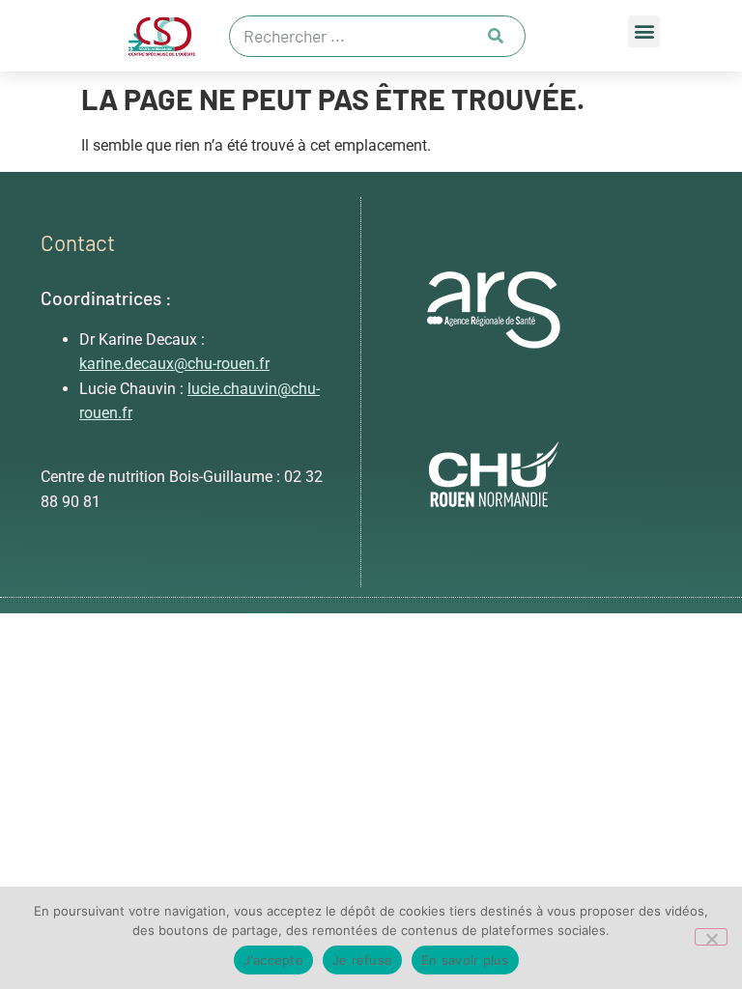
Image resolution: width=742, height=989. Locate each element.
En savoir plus (465, 960)
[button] (644, 31)
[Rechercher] (496, 36)
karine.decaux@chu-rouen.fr (174, 363)
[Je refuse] (711, 937)
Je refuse (362, 960)
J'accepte (273, 960)
